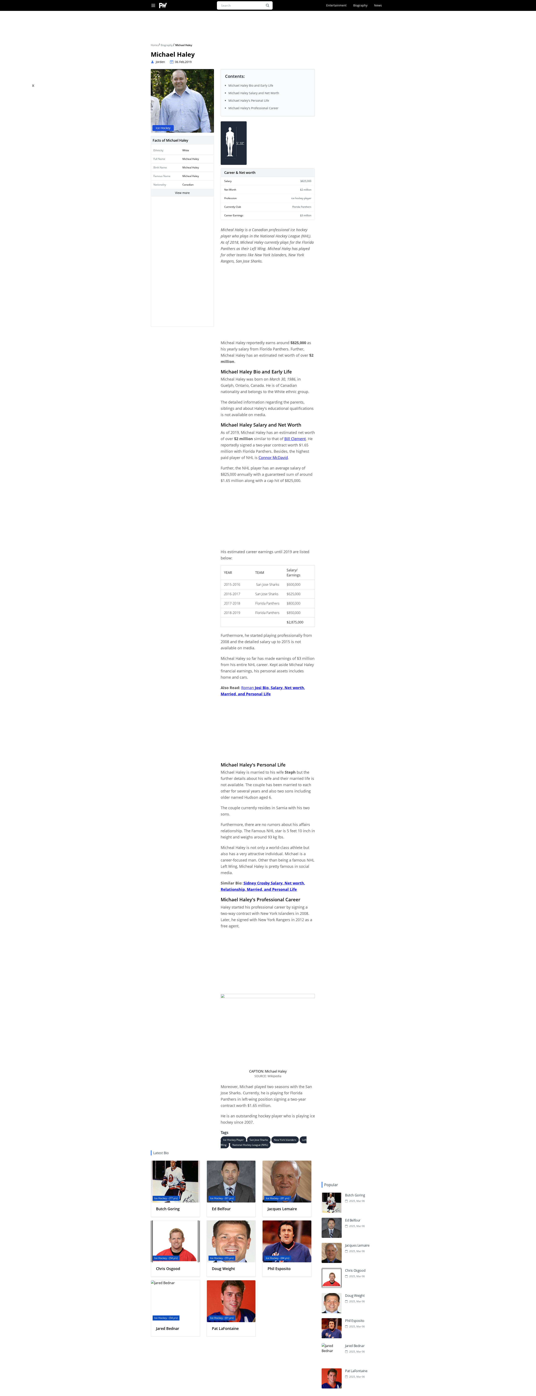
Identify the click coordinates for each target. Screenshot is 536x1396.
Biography (360, 5)
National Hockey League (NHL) (250, 1145)
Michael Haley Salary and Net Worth (253, 93)
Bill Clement (295, 438)
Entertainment (336, 5)
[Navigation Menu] (153, 5)
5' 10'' (240, 143)
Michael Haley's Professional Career (253, 108)
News (378, 5)
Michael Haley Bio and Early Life (250, 85)
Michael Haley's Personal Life (248, 101)
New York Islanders (285, 1140)
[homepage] (163, 5)
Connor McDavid (273, 457)
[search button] (267, 5)
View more (182, 193)
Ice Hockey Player (233, 1140)
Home (154, 45)
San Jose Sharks (259, 1140)
